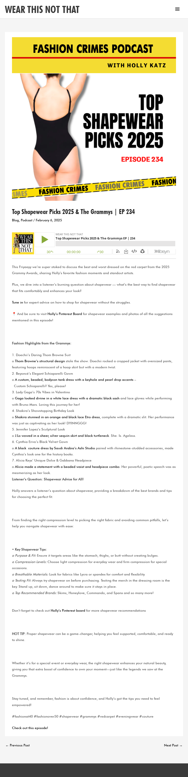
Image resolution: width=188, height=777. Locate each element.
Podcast (26, 220)
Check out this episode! (30, 728)
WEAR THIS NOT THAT (42, 9)
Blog (15, 220)
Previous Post (17, 745)
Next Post (173, 745)
